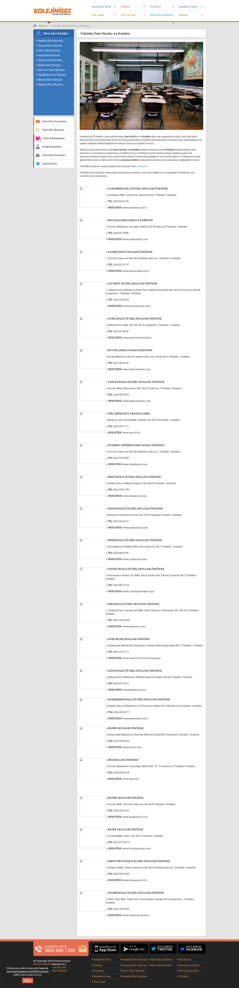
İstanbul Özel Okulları (50, 40)
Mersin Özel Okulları (50, 79)
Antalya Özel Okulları (135, 976)
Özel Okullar (128, 14)
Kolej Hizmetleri (52, 146)
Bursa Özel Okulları (49, 55)
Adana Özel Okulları (49, 65)
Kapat (27, 980)
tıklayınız (142, 166)
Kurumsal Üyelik (189, 965)
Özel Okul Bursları (53, 129)
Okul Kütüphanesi (54, 138)
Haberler (43, 25)
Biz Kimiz (185, 959)
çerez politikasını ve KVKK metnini (28, 971)
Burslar (183, 14)
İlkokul (125, 6)
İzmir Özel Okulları (49, 50)
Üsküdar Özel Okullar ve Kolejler (71, 25)
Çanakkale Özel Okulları (52, 74)
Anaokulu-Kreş (101, 6)
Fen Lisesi (98, 14)
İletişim (184, 976)
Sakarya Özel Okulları (50, 84)
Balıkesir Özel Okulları (51, 69)
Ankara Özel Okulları (50, 45)
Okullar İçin (49, 163)
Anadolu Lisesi (188, 6)
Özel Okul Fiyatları (161, 14)
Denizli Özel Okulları (50, 60)
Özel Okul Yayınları (54, 121)
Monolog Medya (42, 964)
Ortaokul (155, 6)
